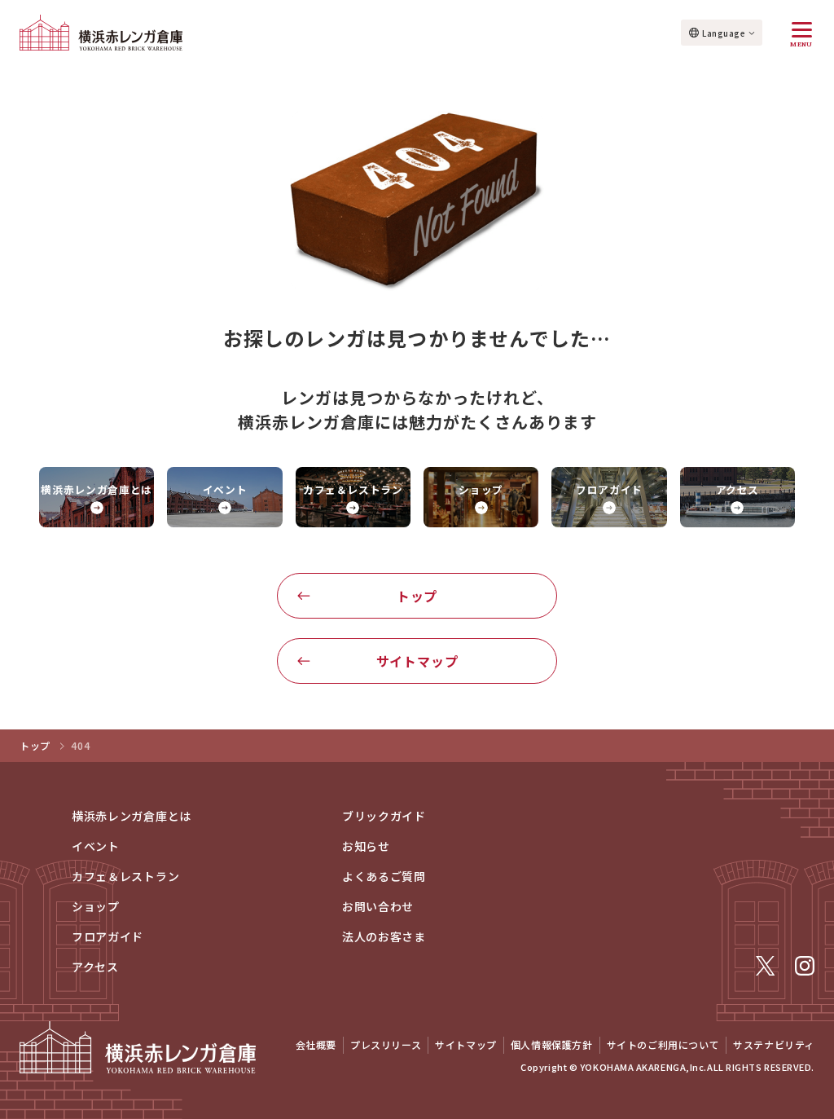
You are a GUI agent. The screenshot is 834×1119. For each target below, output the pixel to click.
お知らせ (366, 846)
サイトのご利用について (663, 1044)
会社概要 (316, 1044)
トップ (417, 596)
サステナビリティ (773, 1044)
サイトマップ (417, 661)
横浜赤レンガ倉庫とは (131, 816)
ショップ (96, 906)
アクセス (95, 966)
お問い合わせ (378, 906)
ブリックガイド (384, 816)
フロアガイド (107, 936)
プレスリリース (385, 1044)
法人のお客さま (384, 936)
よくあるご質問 (384, 876)
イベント (96, 846)
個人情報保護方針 (552, 1044)
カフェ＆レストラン (125, 876)
